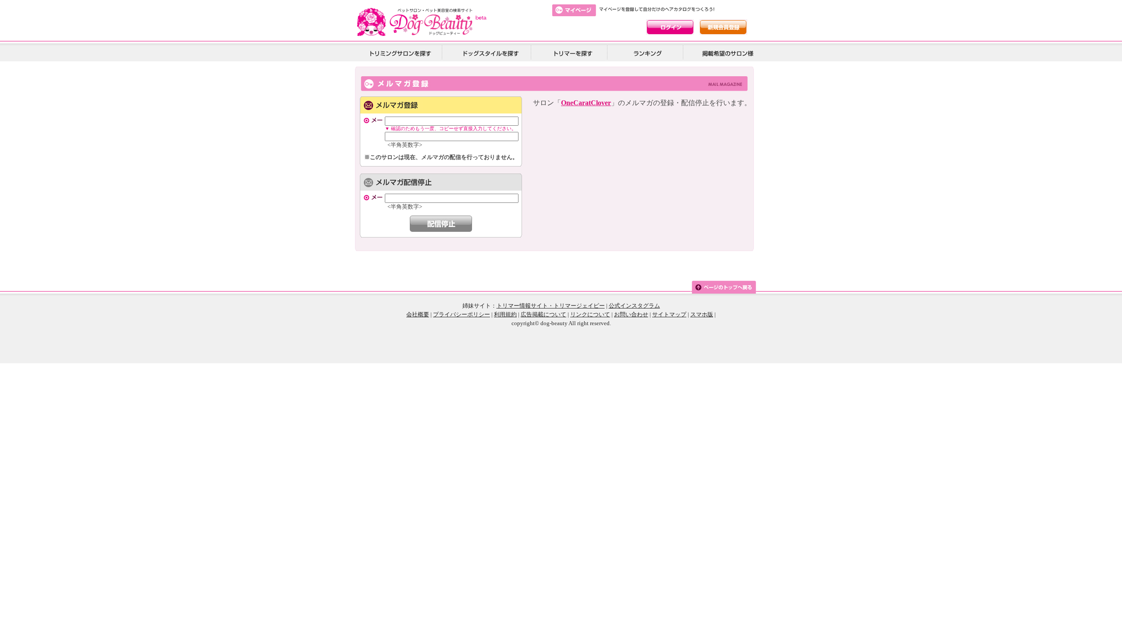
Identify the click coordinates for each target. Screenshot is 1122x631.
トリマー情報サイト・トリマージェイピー (551, 305)
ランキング (648, 52)
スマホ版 (701, 314)
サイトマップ (669, 314)
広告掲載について (543, 314)
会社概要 (417, 314)
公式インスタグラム (634, 305)
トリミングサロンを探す (400, 52)
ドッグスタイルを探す (489, 52)
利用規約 (505, 314)
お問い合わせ (631, 314)
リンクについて (590, 314)
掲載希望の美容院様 (726, 52)
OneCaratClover (586, 102)
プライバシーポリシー (461, 314)
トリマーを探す (572, 52)
